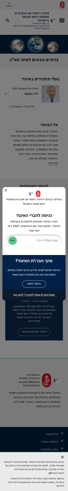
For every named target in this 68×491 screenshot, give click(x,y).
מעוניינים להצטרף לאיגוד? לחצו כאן (34, 294)
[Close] (6, 190)
